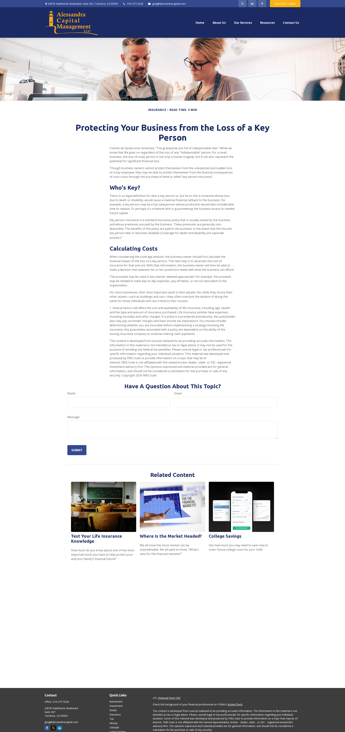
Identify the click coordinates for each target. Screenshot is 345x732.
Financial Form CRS (169, 698)
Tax (111, 718)
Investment (116, 706)
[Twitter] (242, 3)
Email (177, 393)
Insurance (115, 714)
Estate (113, 710)
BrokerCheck (234, 704)
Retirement (115, 701)
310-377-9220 (135, 3)
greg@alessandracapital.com (169, 3)
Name (71, 393)
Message (73, 417)
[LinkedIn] (252, 3)
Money (113, 723)
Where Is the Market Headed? (171, 536)
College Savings (225, 536)
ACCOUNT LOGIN (285, 3)
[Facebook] (262, 3)
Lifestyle (114, 727)
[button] (200, 22)
